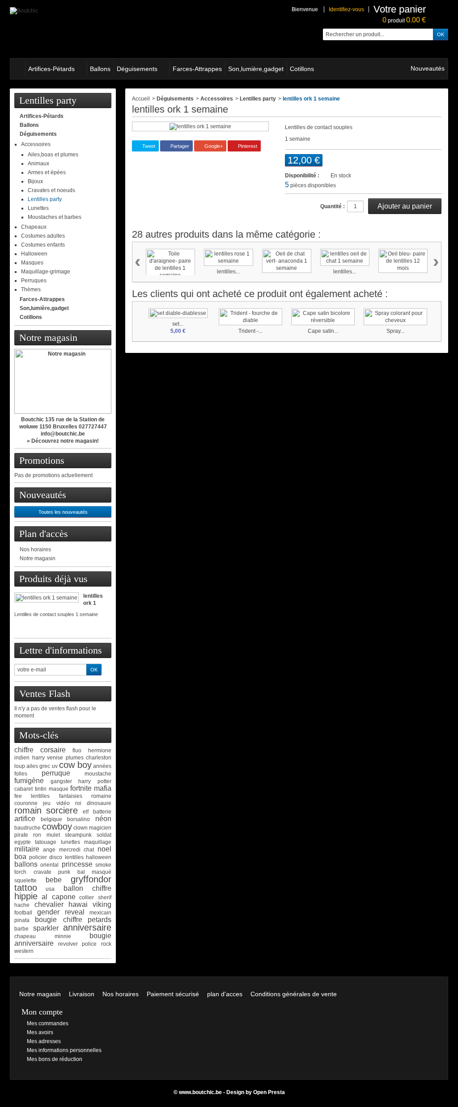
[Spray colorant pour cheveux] (395, 317)
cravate (42, 872)
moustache (98, 774)
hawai (78, 904)
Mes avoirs (40, 1032)
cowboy (57, 826)
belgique (51, 819)
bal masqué (94, 872)
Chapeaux (34, 227)
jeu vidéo (56, 803)
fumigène (29, 780)
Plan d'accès (43, 533)
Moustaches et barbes (54, 217)
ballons (26, 864)
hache (22, 905)
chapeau (25, 936)
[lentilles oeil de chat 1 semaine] (345, 257)
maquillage (97, 842)
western (24, 951)
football (23, 913)
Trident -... (250, 331)
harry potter (94, 781)
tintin (41, 789)
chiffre (24, 750)
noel (104, 849)
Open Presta (269, 1092)
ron (37, 835)
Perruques (34, 280)
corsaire (53, 750)
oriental (49, 865)
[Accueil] (17, 68)
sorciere (62, 810)
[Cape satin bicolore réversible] (323, 317)
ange (49, 850)
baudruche (27, 828)
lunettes (70, 842)
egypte (22, 842)
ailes (32, 766)
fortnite (81, 788)
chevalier (49, 904)
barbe (21, 929)
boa (20, 856)
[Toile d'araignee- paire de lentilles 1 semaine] (170, 264)
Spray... (395, 331)
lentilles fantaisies (56, 796)
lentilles (74, 857)
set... (177, 324)
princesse (77, 864)
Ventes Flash (44, 693)
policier (38, 857)
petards (99, 919)
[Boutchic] (24, 10)
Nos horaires (35, 549)
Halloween (34, 254)
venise (55, 758)
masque (58, 789)
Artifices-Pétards (51, 68)
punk (64, 872)
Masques (32, 263)
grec (44, 766)
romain (28, 810)
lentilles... (228, 271)
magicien (100, 828)
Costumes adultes (43, 236)
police (89, 944)
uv (55, 766)
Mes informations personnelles (64, 1050)
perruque (56, 773)
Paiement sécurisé (173, 994)
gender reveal (61, 912)
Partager (179, 146)
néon (103, 818)
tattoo (25, 888)
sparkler (46, 928)
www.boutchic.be (200, 1092)
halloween (98, 857)
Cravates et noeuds (51, 190)
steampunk (78, 835)
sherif (104, 897)
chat (89, 850)
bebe (54, 880)
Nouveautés (428, 68)
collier (86, 897)
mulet (53, 835)
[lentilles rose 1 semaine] (228, 257)
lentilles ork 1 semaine (94, 603)
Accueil (141, 99)
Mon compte (42, 1011)
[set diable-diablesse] (178, 313)
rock (106, 944)
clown (80, 828)
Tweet (148, 146)
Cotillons (302, 68)
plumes (75, 758)
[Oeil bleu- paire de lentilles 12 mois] (403, 261)
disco (55, 857)
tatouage (45, 842)
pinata (22, 920)
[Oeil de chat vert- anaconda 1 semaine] (286, 261)
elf (86, 812)
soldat (104, 835)
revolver (68, 944)
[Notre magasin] (62, 381)
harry (38, 758)
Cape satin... (323, 331)
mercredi (70, 850)
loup (19, 766)
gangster (61, 781)
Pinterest (247, 146)
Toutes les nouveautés (63, 512)
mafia (102, 788)
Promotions (41, 460)
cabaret (23, 789)
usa (50, 889)
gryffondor (91, 879)
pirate (21, 835)
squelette (25, 880)
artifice (24, 818)
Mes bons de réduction (54, 1059)
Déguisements (137, 68)
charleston (98, 758)
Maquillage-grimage (45, 271)
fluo (76, 750)
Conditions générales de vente (293, 994)
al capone (59, 897)
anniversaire (87, 927)
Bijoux (35, 181)
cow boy (75, 765)
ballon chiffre (87, 888)
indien (22, 758)
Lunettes (38, 208)
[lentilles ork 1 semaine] (46, 597)
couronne (26, 803)
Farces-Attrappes (197, 68)
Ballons (100, 68)
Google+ (213, 146)
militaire (26, 849)
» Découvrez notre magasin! (63, 441)
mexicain (100, 913)
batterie (102, 812)
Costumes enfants (43, 245)
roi (78, 803)
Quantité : (332, 206)
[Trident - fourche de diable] (250, 317)
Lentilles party (45, 199)
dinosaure (99, 803)
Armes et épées (47, 172)
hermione (99, 750)
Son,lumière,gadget (256, 68)
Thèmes (31, 289)
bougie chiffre (58, 919)
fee (18, 796)
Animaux (38, 163)
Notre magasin (48, 337)
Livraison (81, 994)
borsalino (78, 819)
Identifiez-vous (346, 9)
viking (102, 904)
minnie (63, 936)
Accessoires (36, 144)
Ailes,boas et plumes (53, 154)
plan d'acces (224, 994)
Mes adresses (44, 1041)
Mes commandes (47, 1023)
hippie (26, 896)
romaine (101, 796)
